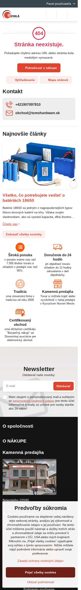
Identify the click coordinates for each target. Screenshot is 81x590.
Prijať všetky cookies (40, 572)
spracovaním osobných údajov (33, 400)
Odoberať (63, 386)
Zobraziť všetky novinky (24, 234)
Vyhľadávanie (24, 80)
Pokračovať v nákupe (40, 68)
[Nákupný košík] (62, 14)
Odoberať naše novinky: (38, 375)
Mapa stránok (57, 80)
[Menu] (72, 14)
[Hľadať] (51, 14)
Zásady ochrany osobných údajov (40, 560)
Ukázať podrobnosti (40, 582)
